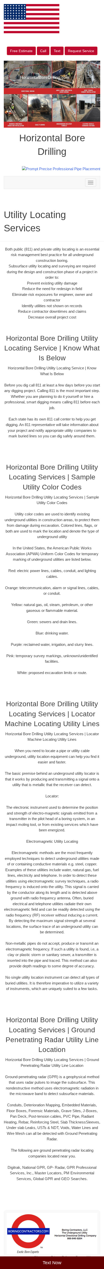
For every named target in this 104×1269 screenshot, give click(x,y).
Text (57, 51)
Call (43, 51)
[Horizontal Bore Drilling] (52, 1233)
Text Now (52, 1262)
